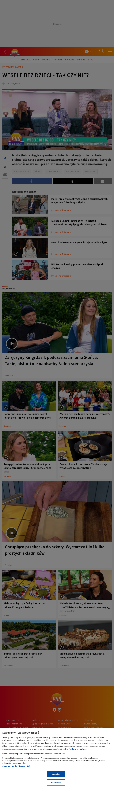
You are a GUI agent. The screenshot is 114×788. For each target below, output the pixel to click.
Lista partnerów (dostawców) (16, 766)
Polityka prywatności (78, 749)
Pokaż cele (56, 782)
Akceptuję (56, 774)
